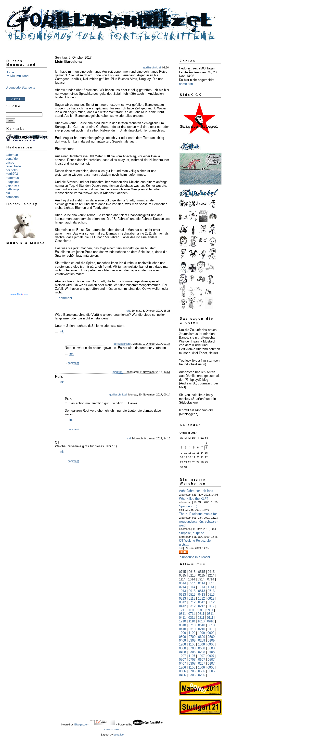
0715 (182, 572)
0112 (211, 606)
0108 (211, 652)
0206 (201, 675)
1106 (192, 667)
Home (10, 72)
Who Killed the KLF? (193, 498)
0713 (211, 591)
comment (65, 298)
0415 (211, 572)
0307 (192, 663)
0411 (182, 617)
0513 (192, 594)
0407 (182, 663)
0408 (182, 652)
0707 (192, 659)
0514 (192, 583)
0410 (182, 629)
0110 (211, 629)
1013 (182, 591)
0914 (201, 579)
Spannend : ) (188, 506)
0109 (211, 640)
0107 (211, 663)
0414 (201, 583)
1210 (182, 621)
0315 (182, 575)
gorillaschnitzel (152, 67)
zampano (12, 197)
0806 (182, 671)
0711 (191, 614)
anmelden (186, 84)
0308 (192, 652)
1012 (201, 598)
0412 (182, 606)
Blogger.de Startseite (20, 87)
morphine (12, 182)
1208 (182, 644)
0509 (211, 637)
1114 (182, 579)
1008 (201, 644)
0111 (210, 617)
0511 (210, 614)
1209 (182, 633)
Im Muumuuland (17, 76)
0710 (192, 625)
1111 (191, 610)
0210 (201, 629)
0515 (201, 572)
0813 (201, 591)
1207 (182, 656)
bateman (12, 155)
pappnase (12, 185)
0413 (201, 594)
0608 (201, 648)
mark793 (12, 174)
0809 (182, 637)
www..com (20, 294)
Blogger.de (80, 724)
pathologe (12, 189)
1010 (201, 621)
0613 (182, 594)
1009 (201, 633)
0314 (211, 583)
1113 (210, 587)
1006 (201, 667)
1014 (191, 579)
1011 (200, 610)
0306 (192, 675)
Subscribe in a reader (195, 557)
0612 (201, 602)
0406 (182, 675)
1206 (182, 667)
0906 (210, 667)
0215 (192, 575)
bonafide (12, 158)
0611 (201, 614)
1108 (192, 644)
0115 (201, 575)
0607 (201, 659)
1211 (182, 610)
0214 (182, 587)
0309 (192, 640)
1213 (201, 587)
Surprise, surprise (191, 533)
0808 (182, 648)
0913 (192, 591)
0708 (192, 648)
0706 (192, 671)
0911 (209, 610)
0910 (210, 621)
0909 (210, 633)
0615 (192, 572)
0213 (182, 598)
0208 (201, 652)
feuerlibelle (13, 166)
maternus (12, 178)
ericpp (10, 162)
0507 (211, 659)
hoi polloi (12, 170)
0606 (201, 671)
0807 (182, 659)
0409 (182, 640)
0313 (211, 594)
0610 (201, 625)
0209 (201, 640)
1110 (192, 621)
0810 (182, 625)
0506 (211, 671)
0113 (192, 598)
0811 (182, 614)
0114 (192, 587)
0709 (192, 637)
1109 (192, 633)
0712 (192, 602)
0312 (192, 606)
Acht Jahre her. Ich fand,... (198, 491)
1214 (210, 575)
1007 (201, 656)
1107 (192, 656)
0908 (210, 644)
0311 (191, 617)
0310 (192, 629)
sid (8, 193)
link (61, 331)
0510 (211, 625)
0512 (211, 602)
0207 (201, 663)
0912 (210, 598)
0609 (201, 637)
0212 (201, 606)
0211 (201, 617)
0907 (210, 656)
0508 (211, 648)
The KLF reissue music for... (199, 514)
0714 (210, 579)
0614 (182, 583)
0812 (182, 602)
